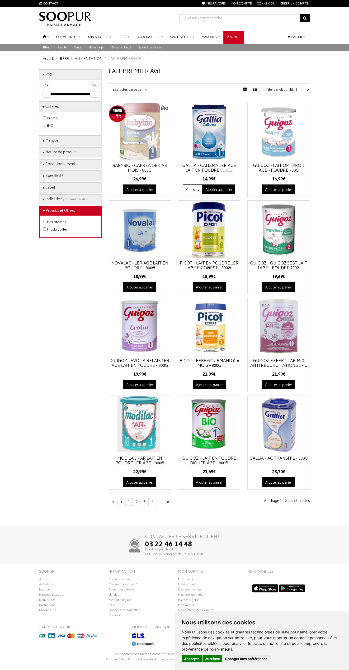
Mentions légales (120, 601)
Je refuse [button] (212, 659)
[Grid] (245, 90)
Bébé (64, 59)
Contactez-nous (120, 580)
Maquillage (96, 47)
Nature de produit (60, 152)
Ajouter (218, 190)
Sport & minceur (149, 47)
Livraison (115, 595)
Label (50, 188)
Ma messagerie (188, 601)
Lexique (44, 590)
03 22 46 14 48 (168, 545)
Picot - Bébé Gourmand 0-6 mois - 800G (209, 363)
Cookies (114, 616)
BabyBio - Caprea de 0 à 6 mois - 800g (140, 168)
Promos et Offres (60, 211)
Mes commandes (190, 590)
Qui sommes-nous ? (123, 585)
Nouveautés (47, 601)
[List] (255, 90)
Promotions (47, 606)
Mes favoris (186, 606)
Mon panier (185, 580)
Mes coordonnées (190, 595)
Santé (77, 47)
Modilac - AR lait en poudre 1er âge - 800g (140, 461)
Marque (51, 141)
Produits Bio (47, 611)
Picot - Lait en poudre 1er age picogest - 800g (209, 266)
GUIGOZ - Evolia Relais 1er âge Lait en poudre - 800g (140, 363)
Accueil (48, 59)
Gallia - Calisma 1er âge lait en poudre (209, 168)
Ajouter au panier (139, 190)
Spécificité (54, 176)
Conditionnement (60, 164)
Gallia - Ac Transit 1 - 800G (279, 458)
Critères (52, 107)
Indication (66, 199)
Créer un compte (294, 4)
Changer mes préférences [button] (246, 659)
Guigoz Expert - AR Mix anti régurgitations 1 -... (278, 363)
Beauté (62, 47)
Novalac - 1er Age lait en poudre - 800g (139, 266)
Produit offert (57, 230)
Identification (187, 585)
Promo (52, 119)
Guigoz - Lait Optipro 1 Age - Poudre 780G (278, 168)
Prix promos (56, 222)
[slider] (46, 94)
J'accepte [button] (191, 659)
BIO (49, 126)
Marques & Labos (51, 595)
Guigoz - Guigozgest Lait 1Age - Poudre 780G (278, 266)
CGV (112, 606)
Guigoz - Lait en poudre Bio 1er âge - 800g (209, 461)
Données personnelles (124, 611)
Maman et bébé (121, 47)
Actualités (46, 585)
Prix (48, 74)
